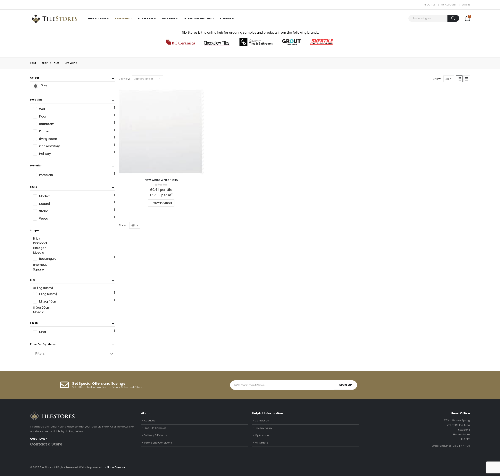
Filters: (40, 353)
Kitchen (44, 131)
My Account (449, 4)
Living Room (48, 139)
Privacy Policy (263, 428)
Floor (42, 116)
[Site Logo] (54, 18)
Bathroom (46, 124)
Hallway (45, 153)
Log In (466, 4)
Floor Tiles (145, 18)
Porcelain (46, 175)
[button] (459, 78)
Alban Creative (115, 467)
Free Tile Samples (155, 428)
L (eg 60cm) (48, 294)
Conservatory (49, 146)
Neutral (44, 203)
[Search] (453, 18)
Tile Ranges (122, 18)
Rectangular (48, 258)
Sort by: (124, 79)
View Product (162, 203)
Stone (43, 211)
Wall (42, 109)
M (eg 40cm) (49, 301)
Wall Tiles (168, 18)
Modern (45, 196)
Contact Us (262, 420)
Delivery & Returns (155, 435)
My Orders (261, 443)
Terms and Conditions (158, 443)
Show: (437, 79)
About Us (430, 4)
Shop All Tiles (97, 18)
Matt (42, 332)
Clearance (227, 18)
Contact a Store (46, 444)
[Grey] (35, 86)
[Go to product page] (161, 130)
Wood (43, 218)
